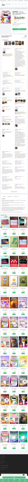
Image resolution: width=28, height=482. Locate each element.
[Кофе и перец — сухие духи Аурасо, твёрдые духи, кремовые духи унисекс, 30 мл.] (15, 18)
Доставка (2, 459)
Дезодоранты (9, 0)
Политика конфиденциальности (4, 467)
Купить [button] (5, 253)
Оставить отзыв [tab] (16, 196)
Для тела (2, 8)
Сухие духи (6, 8)
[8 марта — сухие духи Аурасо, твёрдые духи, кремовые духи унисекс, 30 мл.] (22, 18)
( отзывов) (17, 20)
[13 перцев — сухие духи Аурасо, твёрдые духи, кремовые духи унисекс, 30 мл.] (18, 18)
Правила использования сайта (4, 465)
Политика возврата (3, 461)
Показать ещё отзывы (14, 191)
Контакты (2, 463)
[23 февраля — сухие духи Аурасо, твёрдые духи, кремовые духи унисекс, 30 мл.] (20, 18)
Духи (13, 0)
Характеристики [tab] (10, 196)
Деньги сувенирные (20, 0)
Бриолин (16, 0)
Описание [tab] (4, 196)
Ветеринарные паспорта (3, 0)
